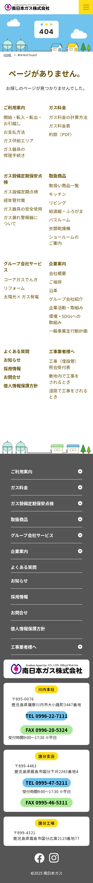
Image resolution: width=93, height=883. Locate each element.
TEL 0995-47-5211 (46, 782)
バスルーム (59, 220)
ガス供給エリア (19, 140)
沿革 (53, 290)
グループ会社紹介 (66, 299)
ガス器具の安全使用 (23, 209)
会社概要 (57, 273)
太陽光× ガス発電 (21, 296)
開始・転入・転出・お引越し (23, 120)
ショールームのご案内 (64, 240)
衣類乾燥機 (59, 228)
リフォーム (14, 288)
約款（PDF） (61, 134)
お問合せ (12, 377)
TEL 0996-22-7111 (46, 715)
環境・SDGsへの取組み (65, 319)
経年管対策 (14, 200)
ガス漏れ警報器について (21, 220)
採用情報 (12, 368)
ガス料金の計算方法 (68, 117)
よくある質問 (16, 351)
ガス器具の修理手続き (14, 152)
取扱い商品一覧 (64, 185)
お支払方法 (14, 132)
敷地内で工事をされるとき (64, 379)
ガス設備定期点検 (21, 191)
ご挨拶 (55, 282)
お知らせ (12, 360)
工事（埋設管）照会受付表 (64, 364)
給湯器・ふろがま (66, 211)
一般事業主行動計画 (68, 331)
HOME (7, 55)
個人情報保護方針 (21, 385)
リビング (57, 202)
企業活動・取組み (66, 307)
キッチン (57, 194)
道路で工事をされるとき (68, 393)
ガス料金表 (59, 126)
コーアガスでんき (21, 279)
